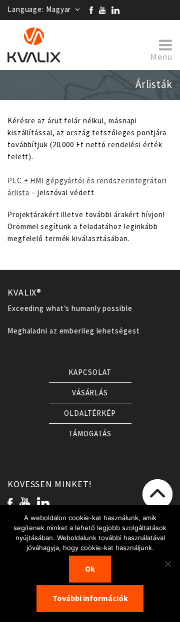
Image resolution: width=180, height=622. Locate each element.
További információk (90, 598)
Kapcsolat (89, 372)
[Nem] (167, 564)
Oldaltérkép (90, 413)
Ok (90, 569)
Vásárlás (90, 393)
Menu (161, 56)
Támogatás (89, 434)
